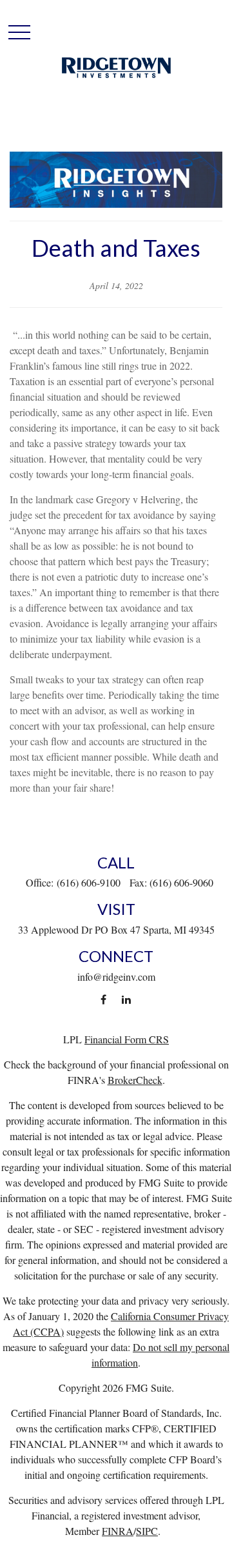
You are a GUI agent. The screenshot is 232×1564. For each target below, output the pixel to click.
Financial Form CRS (126, 1039)
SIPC (147, 1531)
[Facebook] (103, 999)
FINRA (117, 1531)
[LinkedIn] (126, 999)
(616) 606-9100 (89, 882)
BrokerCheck (135, 1080)
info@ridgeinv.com (116, 976)
